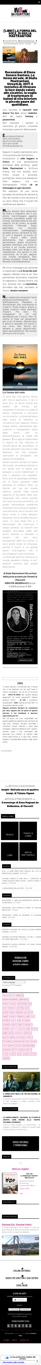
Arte (27, 1008)
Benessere (20, 1012)
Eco (33, 1016)
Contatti (14, 1340)
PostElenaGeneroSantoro (10, 43)
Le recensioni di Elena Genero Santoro (25, 42)
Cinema (5, 1016)
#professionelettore (24, 1004)
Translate (18, 985)
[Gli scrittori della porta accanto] (20, 12)
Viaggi (19, 1054)
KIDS (12, 1029)
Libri (27, 1029)
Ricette (14, 1050)
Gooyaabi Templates (19, 1333)
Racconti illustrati (14, 1046)
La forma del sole (8, 42)
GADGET (16, 703)
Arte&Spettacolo (8, 1012)
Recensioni (28, 43)
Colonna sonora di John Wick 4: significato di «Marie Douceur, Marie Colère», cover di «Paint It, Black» (21, 881)
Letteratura (20, 1029)
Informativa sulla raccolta (13, 1362)
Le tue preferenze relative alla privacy (23, 1358)
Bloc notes (28, 1012)
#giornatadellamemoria (10, 999)
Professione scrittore (21, 1041)
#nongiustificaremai (9, 1004)
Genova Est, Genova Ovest (17, 1224)
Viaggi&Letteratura (30, 1054)
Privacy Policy (15, 1309)
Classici (12, 1016)
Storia (5, 1054)
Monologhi (27, 1033)
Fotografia (26, 1020)
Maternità (19, 1033)
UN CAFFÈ (22, 700)
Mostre (5, 1037)
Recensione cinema (28, 1046)
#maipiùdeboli (24, 999)
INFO (21, 1193)
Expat (13, 1020)
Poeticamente (7, 1041)
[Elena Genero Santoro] (17, 620)
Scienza (21, 1050)
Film (19, 1020)
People (30, 1037)
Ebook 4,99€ (24, 1188)
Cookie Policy (26, 1309)
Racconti (21, 43)
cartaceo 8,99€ (23, 586)
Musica (12, 1037)
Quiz (4, 1046)
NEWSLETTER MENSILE (14, 695)
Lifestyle (34, 1029)
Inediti (21, 1025)
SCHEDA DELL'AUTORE (25, 660)
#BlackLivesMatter (9, 995)
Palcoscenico (21, 1037)
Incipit (14, 1025)
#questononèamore (9, 1008)
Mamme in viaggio (8, 1033)
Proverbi (33, 1041)
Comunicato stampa (23, 1016)
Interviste (28, 1025)
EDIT (35, 43)
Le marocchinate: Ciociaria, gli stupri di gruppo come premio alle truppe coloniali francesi (21, 1119)
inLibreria (6, 1058)
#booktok (20, 995)
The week (12, 1054)
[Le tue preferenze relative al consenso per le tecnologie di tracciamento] (37, 1361)
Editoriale (6, 1020)
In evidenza (6, 1025)
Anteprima (20, 1008)
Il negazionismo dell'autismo (13, 888)
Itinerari (6, 1029)
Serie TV (28, 1050)
